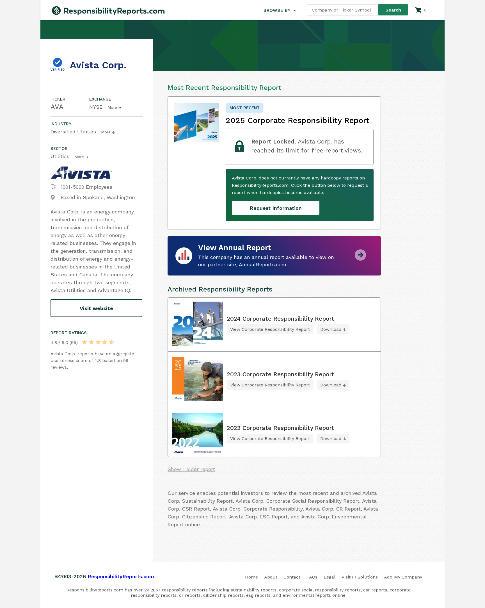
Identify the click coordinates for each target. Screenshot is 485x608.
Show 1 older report (191, 469)
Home (251, 577)
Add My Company (403, 577)
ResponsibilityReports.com (121, 576)
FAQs (311, 577)
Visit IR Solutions (360, 577)
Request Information (276, 208)
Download (331, 329)
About (270, 577)
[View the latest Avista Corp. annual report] (360, 258)
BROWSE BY (276, 10)
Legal (329, 577)
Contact (291, 577)
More (112, 107)
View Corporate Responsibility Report (270, 329)
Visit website (96, 308)
